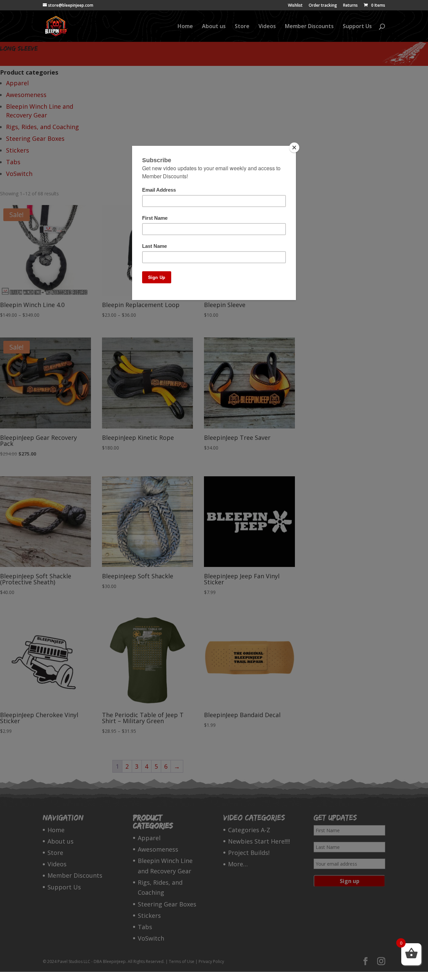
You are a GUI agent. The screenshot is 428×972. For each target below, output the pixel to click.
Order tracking (323, 5)
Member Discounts (309, 27)
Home (185, 27)
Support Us (357, 27)
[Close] (294, 147)
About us (214, 27)
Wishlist (295, 5)
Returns (350, 5)
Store (242, 27)
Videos (267, 27)
